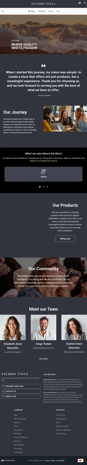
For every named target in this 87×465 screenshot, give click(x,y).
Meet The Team (20, 419)
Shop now (65, 238)
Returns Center (62, 426)
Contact (50, 11)
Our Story (42, 11)
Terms (48, 460)
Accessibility (60, 460)
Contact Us (60, 415)
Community (18, 452)
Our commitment (50, 392)
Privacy (53, 460)
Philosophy (18, 448)
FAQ (57, 422)
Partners (17, 441)
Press (16, 426)
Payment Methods (63, 430)
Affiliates (18, 434)
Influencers (18, 430)
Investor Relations (21, 437)
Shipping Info (61, 419)
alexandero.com (50, 379)
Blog (58, 11)
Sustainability (19, 445)
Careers (17, 422)
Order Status (61, 434)
